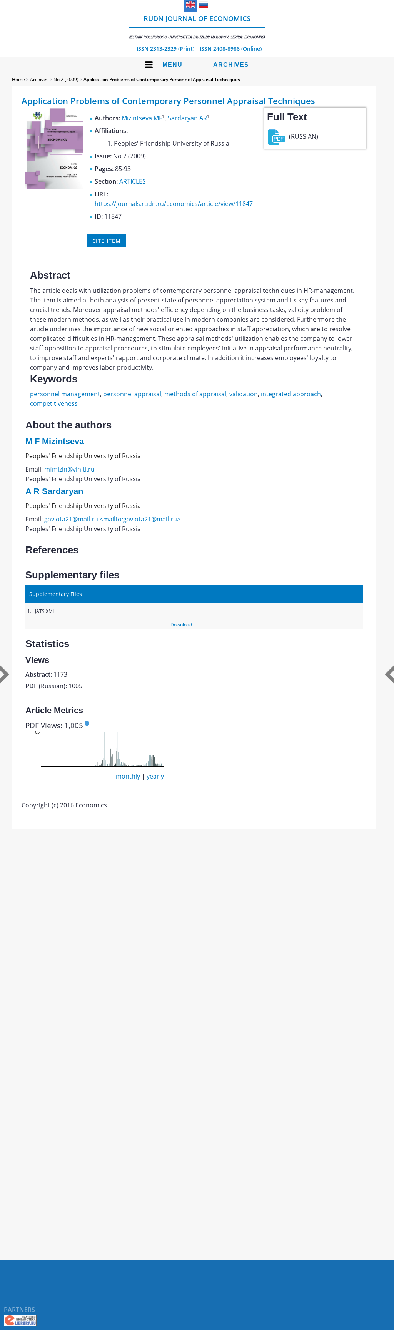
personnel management (65, 394)
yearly (155, 776)
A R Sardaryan (54, 491)
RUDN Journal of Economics (197, 27)
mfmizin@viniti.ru (69, 469)
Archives (231, 64)
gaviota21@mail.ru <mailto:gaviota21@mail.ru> (112, 519)
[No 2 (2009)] (54, 187)
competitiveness (54, 403)
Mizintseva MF (142, 118)
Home (18, 79)
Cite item (106, 240)
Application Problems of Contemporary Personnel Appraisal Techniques (161, 79)
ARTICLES (132, 181)
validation (243, 394)
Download (181, 624)
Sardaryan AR (187, 118)
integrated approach (291, 394)
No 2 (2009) (65, 79)
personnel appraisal (132, 394)
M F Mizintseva (54, 441)
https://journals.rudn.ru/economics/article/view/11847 (174, 203)
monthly (128, 776)
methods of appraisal (195, 394)
